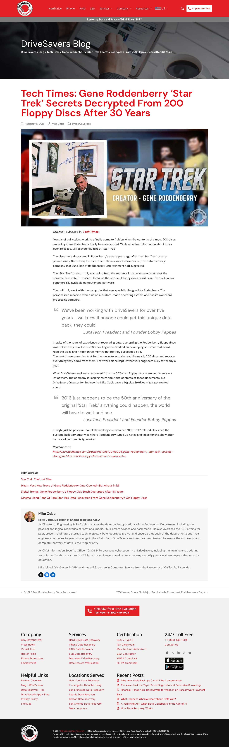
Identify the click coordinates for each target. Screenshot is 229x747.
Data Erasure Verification (83, 662)
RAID (82, 8)
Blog (41, 52)
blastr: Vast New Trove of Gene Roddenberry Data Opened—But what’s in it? (70, 485)
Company (123, 8)
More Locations (78, 708)
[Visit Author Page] (29, 516)
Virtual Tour (28, 649)
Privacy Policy (29, 699)
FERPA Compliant (127, 662)
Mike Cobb (58, 123)
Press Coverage (81, 123)
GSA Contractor (126, 653)
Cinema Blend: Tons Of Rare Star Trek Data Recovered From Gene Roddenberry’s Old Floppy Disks (84, 498)
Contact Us (171, 644)
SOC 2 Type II (125, 639)
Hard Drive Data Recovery (84, 639)
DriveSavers (28, 52)
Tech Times (91, 232)
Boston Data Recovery (82, 699)
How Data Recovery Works (137, 708)
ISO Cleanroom (126, 644)
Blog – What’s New (32, 685)
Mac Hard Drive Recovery (84, 658)
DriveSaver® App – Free (35, 694)
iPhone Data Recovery (82, 644)
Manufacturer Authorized (131, 649)
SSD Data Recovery (80, 653)
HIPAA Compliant (127, 658)
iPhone (70, 8)
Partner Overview (31, 680)
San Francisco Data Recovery (86, 689)
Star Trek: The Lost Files (36, 479)
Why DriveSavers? (31, 639)
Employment (28, 662)
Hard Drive (55, 8)
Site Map (26, 703)
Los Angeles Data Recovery (85, 685)
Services (105, 8)
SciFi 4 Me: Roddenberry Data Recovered (48, 592)
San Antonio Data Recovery (85, 703)
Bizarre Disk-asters (32, 658)
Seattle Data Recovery (82, 694)
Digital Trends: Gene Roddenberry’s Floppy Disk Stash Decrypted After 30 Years (72, 491)
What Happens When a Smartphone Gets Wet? (148, 699)
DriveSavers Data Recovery (72, 731)
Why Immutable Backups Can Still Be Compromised (151, 680)
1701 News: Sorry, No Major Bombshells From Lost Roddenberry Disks (160, 592)
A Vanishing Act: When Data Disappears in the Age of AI (154, 703)
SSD (92, 8)
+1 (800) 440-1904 (176, 639)
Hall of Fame (28, 653)
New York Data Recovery (84, 680)
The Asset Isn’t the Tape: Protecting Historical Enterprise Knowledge (161, 685)
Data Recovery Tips (32, 689)
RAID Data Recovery (81, 649)
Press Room (28, 644)
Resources (142, 8)
